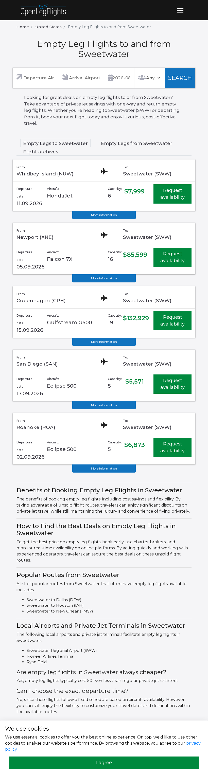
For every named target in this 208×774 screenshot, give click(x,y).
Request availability (172, 194)
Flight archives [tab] (40, 152)
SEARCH (180, 78)
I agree (104, 762)
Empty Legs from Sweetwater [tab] (136, 143)
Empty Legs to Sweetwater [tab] (55, 143)
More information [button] (104, 215)
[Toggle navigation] (180, 10)
